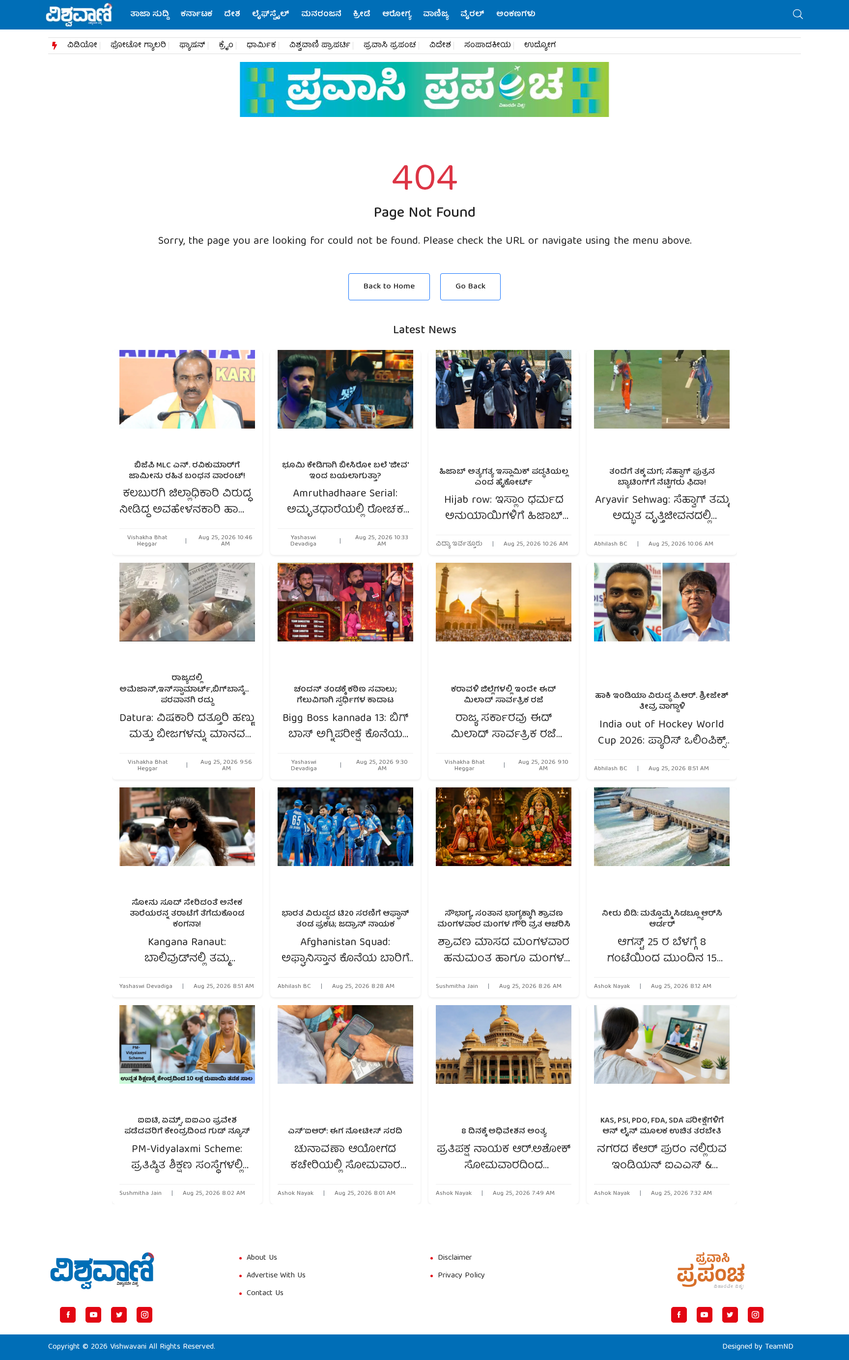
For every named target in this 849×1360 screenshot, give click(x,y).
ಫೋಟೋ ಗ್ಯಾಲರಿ (138, 46)
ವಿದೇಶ (440, 46)
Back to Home (389, 287)
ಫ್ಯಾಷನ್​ (192, 46)
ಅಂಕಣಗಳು (516, 15)
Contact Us (265, 1294)
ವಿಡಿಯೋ (82, 46)
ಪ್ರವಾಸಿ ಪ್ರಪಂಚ (390, 46)
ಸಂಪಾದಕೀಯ (487, 46)
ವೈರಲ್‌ (472, 15)
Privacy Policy (461, 1276)
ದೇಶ (232, 15)
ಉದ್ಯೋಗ (540, 46)
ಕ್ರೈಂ (226, 46)
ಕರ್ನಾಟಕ (196, 15)
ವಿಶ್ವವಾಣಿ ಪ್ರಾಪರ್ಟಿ (319, 46)
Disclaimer (455, 1258)
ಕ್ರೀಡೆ (361, 15)
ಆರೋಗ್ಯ (396, 15)
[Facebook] (67, 1314)
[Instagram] (144, 1314)
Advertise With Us (276, 1276)
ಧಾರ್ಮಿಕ (261, 46)
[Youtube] (93, 1314)
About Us (262, 1258)
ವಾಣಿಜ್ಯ (436, 15)
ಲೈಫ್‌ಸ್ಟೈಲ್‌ (270, 15)
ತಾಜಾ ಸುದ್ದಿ (149, 15)
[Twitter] (119, 1314)
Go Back (470, 287)
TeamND (779, 1347)
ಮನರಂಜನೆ (321, 15)
